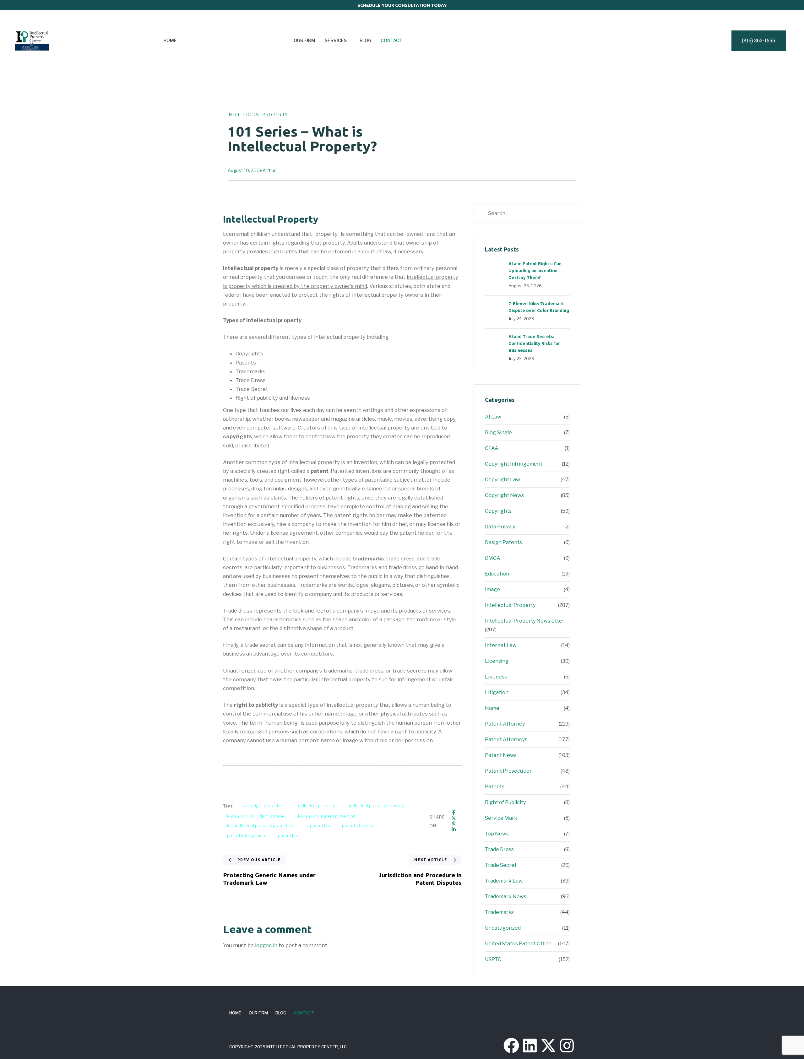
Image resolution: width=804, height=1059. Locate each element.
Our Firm (304, 40)
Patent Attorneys (506, 740)
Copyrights (498, 511)
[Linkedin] (453, 829)
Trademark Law (504, 881)
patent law (288, 835)
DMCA (492, 558)
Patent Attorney (505, 724)
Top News (497, 834)
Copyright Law (502, 480)
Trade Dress (499, 849)
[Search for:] (527, 213)
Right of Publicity (505, 802)
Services (336, 40)
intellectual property (315, 805)
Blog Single (498, 432)
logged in (266, 945)
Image (492, 589)
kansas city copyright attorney (257, 816)
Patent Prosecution (509, 771)
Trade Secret (501, 865)
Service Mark (501, 818)
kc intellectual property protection (260, 825)
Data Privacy (500, 527)
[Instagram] (567, 1045)
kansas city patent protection (327, 816)
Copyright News (504, 495)
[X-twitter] (548, 1045)
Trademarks (499, 912)
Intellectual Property (258, 114)
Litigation (496, 692)
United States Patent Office (518, 944)
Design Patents (503, 542)
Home (170, 40)
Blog (365, 40)
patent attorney (357, 825)
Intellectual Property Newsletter (524, 621)
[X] (453, 818)
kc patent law (318, 825)
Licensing (496, 661)
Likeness (496, 677)
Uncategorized (503, 928)
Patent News (501, 755)
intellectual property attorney (375, 805)
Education (497, 574)
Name (492, 708)
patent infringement (247, 835)
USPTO (493, 959)
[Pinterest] (453, 823)
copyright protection (264, 805)
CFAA (491, 448)
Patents (494, 787)
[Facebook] (453, 812)
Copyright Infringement (513, 464)
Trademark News (505, 897)
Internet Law (501, 645)
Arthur (269, 170)
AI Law (493, 417)
